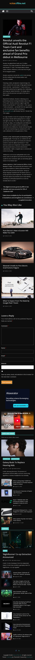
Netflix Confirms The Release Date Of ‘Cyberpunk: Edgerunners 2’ (22, 635)
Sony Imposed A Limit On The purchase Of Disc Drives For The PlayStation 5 (22, 615)
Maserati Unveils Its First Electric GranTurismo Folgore (15, 267)
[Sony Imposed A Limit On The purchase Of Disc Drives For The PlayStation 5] (6, 617)
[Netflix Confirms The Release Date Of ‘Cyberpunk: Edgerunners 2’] (6, 637)
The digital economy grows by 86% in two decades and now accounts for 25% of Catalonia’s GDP (16, 189)
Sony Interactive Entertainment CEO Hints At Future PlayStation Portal (21, 626)
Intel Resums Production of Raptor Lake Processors (22, 492)
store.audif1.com (8, 111)
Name (3, 348)
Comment (4, 326)
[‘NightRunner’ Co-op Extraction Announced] (17, 539)
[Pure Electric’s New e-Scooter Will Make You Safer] (17, 210)
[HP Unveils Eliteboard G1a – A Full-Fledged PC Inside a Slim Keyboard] (6, 512)
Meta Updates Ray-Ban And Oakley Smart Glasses (22, 519)
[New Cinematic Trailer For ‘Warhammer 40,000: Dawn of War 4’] (6, 594)
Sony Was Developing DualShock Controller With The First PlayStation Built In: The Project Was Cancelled (22, 604)
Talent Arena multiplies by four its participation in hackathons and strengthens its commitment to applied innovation (17, 197)
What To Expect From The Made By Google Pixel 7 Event (16, 302)
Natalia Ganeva (16, 468)
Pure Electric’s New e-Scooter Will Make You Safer (15, 231)
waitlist (21, 75)
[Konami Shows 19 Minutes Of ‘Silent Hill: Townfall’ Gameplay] (6, 574)
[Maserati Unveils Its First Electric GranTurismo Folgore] (17, 243)
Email (3, 356)
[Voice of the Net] (3, 11)
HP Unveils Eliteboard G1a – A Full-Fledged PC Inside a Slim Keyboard (22, 511)
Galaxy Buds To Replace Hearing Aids (14, 464)
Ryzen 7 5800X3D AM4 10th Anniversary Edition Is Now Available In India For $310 (20, 501)
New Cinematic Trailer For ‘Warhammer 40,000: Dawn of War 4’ (22, 593)
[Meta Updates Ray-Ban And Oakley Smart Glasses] (6, 521)
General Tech (7, 36)
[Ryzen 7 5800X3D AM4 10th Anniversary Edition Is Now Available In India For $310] (6, 502)
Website (3, 363)
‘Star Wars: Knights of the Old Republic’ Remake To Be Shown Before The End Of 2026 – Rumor (22, 582)
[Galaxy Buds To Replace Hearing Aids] (17, 448)
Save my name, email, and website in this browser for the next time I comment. (17, 376)
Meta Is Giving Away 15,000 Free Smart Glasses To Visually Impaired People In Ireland (22, 482)
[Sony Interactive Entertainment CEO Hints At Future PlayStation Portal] (6, 627)
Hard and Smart (15, 458)
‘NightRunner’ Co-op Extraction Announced (17, 555)
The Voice (15, 60)
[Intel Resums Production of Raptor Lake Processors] (6, 493)
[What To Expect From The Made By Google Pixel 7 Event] (17, 278)
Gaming (5, 550)
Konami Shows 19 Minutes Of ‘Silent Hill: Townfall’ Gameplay (21, 573)
